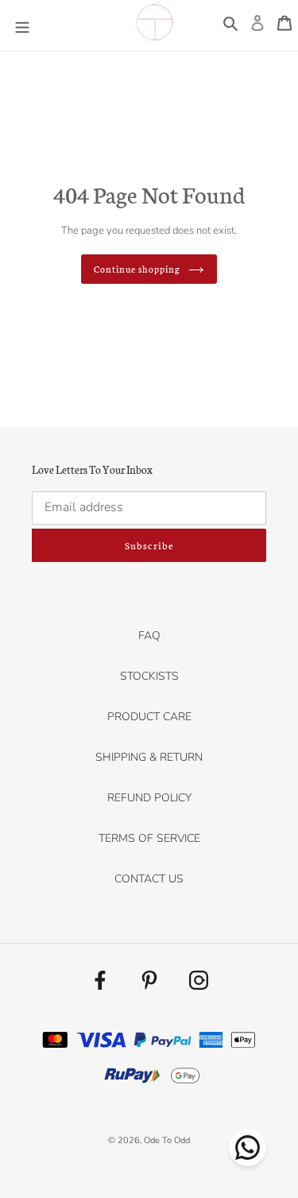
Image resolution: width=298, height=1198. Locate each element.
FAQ (149, 635)
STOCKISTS (149, 676)
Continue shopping (137, 268)
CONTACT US (149, 878)
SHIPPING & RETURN (149, 757)
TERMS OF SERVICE (149, 838)
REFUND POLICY (149, 797)
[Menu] (22, 25)
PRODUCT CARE (149, 716)
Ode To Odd (167, 1140)
